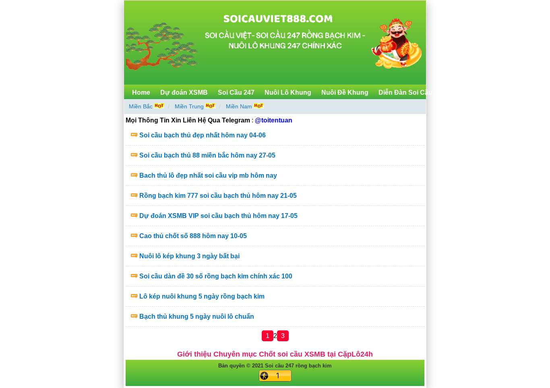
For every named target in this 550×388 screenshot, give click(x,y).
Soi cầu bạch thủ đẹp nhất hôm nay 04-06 (202, 135)
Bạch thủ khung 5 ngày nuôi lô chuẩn (196, 316)
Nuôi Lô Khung (288, 92)
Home (141, 92)
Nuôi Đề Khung (344, 92)
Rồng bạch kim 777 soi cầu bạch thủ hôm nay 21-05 (218, 195)
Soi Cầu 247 (236, 92)
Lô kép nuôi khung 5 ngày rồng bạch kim (202, 296)
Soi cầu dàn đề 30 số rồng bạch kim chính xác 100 (215, 276)
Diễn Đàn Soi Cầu (405, 92)
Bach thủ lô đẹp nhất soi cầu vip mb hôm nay (208, 175)
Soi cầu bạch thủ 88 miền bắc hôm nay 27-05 (207, 155)
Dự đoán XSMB (184, 92)
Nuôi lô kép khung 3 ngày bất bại (189, 256)
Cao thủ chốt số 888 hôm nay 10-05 (193, 235)
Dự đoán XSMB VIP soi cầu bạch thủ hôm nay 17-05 (218, 215)
